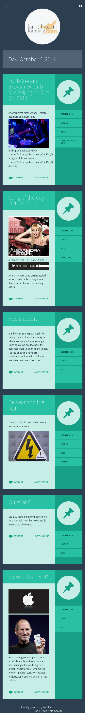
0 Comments (17, 177)
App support (22, 318)
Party (73, 141)
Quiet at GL (21, 502)
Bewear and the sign (26, 404)
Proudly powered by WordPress (37, 707)
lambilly (64, 123)
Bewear (64, 462)
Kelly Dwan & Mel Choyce (48, 710)
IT (61, 378)
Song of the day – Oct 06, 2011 (28, 200)
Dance (63, 141)
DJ (68, 141)
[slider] (43, 265)
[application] (28, 266)
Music (63, 248)
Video (63, 132)
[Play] (14, 266)
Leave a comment (41, 177)
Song (63, 143)
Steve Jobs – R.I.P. (28, 576)
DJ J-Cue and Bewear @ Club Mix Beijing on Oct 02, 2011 (28, 89)
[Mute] (38, 266)
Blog (63, 370)
